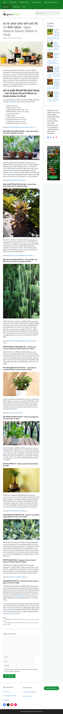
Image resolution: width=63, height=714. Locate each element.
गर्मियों (16, 356)
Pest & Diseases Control (50, 2)
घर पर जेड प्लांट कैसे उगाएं (15, 413)
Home (4, 2)
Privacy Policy (27, 696)
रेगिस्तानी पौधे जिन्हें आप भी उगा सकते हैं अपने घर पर (21, 127)
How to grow (12, 2)
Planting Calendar (24, 2)
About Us (6, 691)
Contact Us (6, 700)
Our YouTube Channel (10, 695)
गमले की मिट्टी (11, 102)
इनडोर (28, 166)
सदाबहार (11, 244)
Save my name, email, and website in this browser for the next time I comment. (21, 670)
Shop (24, 7)
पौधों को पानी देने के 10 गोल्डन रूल (17, 511)
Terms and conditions (29, 692)
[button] (51, 688)
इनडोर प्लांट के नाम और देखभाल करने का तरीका (20, 255)
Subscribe (53, 177)
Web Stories (16, 7)
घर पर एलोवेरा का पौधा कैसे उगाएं (17, 180)
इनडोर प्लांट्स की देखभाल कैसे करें (17, 577)
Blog (6, 617)
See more (5, 7)
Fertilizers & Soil (36, 2)
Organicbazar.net (8, 613)
